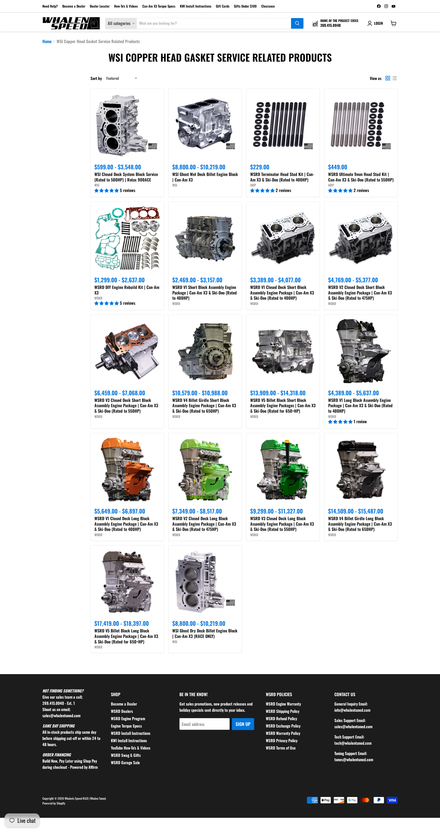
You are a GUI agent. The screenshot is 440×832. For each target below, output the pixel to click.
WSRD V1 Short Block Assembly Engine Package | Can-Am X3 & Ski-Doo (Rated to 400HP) (204, 292)
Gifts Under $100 (245, 6)
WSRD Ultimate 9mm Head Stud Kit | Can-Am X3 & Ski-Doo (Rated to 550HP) (361, 177)
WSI (96, 185)
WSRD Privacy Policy (281, 740)
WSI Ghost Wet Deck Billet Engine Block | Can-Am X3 (205, 177)
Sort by (96, 78)
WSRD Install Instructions (130, 733)
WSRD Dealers (122, 711)
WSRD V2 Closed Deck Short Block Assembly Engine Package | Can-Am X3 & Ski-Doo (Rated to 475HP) (360, 292)
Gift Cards (222, 6)
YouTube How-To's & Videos (130, 748)
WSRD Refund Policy (281, 718)
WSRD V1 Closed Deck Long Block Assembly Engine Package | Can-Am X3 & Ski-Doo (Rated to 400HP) (126, 523)
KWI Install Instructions (195, 6)
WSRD (98, 298)
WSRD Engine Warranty (283, 704)
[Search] (297, 23)
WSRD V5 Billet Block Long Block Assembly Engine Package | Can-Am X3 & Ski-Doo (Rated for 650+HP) (126, 636)
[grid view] (387, 78)
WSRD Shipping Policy (282, 711)
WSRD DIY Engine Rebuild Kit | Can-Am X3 (126, 290)
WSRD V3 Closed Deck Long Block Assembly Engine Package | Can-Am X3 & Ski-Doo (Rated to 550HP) (282, 523)
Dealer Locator (100, 6)
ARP (253, 185)
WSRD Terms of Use (281, 748)
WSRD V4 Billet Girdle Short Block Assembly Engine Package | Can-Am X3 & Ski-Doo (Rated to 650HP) (204, 405)
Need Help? (50, 6)
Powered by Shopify (53, 803)
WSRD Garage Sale (125, 762)
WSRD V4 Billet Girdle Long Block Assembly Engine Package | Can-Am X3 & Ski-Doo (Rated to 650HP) (360, 523)
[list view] (394, 78)
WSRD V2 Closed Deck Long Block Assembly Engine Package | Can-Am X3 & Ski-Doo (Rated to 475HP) (204, 523)
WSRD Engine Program (128, 718)
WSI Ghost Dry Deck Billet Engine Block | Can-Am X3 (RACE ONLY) (204, 633)
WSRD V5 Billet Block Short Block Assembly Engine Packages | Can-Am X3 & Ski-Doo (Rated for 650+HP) (283, 405)
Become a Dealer (73, 6)
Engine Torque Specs (126, 726)
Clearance (268, 6)
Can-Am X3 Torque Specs (158, 6)
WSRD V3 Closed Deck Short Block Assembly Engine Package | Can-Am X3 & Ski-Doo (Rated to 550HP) (126, 405)
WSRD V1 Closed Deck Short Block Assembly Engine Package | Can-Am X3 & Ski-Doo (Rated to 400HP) (282, 292)
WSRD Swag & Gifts (126, 755)
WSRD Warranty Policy (283, 733)
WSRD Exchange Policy (283, 726)
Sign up (243, 724)
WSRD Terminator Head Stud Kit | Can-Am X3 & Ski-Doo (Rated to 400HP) (282, 177)
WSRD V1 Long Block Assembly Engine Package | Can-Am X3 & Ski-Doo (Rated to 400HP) (360, 405)
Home (47, 41)
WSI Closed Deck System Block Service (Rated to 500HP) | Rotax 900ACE (126, 177)
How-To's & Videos (126, 6)
